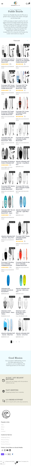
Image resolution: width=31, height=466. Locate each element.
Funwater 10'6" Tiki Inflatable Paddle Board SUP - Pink (7, 139)
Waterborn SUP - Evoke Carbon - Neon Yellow (7, 312)
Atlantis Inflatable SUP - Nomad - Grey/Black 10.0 (22, 163)
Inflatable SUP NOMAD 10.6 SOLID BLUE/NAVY (7, 290)
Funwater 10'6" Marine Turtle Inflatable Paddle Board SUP (8, 187)
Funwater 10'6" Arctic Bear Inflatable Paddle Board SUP (22, 187)
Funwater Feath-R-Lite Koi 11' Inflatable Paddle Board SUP (23, 264)
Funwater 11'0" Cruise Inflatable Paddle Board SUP (22, 113)
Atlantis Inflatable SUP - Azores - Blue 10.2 (8, 333)
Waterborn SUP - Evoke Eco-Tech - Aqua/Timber (21, 312)
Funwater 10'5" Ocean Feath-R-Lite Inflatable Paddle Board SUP (8, 86)
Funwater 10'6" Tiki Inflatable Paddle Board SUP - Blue (21, 86)
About (2, 427)
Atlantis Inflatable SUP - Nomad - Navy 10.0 (8, 236)
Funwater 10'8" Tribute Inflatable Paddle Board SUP (22, 237)
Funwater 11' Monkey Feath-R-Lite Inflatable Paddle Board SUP (22, 60)
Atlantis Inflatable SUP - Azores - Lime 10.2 (22, 333)
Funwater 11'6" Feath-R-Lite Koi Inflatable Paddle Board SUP (7, 113)
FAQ (2, 424)
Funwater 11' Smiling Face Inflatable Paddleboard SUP (7, 264)
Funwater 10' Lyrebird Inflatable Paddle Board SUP (22, 139)
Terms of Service (5, 444)
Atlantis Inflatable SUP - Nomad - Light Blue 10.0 (22, 211)
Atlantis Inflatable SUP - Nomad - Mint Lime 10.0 (22, 290)
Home (11, 9)
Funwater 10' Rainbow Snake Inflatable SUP (8, 162)
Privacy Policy (5, 441)
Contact (3, 431)
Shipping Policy (5, 437)
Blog (2, 429)
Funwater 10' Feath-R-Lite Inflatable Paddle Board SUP (8, 60)
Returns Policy (5, 439)
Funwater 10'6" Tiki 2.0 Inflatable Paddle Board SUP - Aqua (8, 211)
